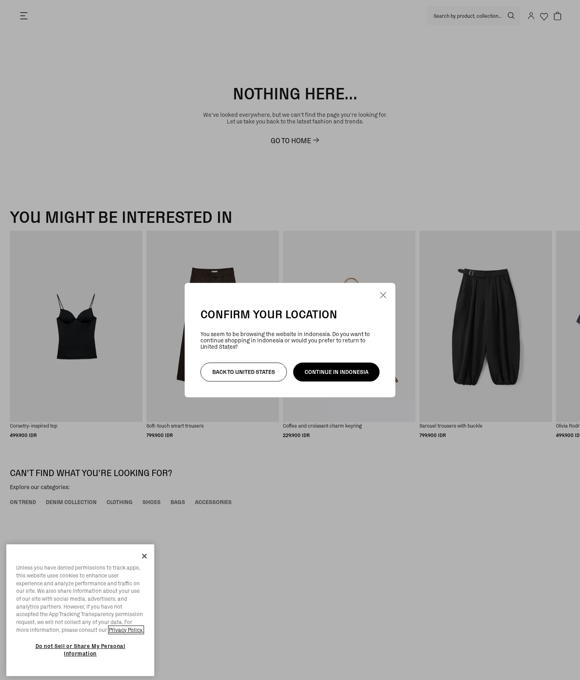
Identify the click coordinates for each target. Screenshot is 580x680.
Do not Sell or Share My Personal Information (80, 650)
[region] (80, 610)
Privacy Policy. (126, 629)
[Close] (144, 556)
